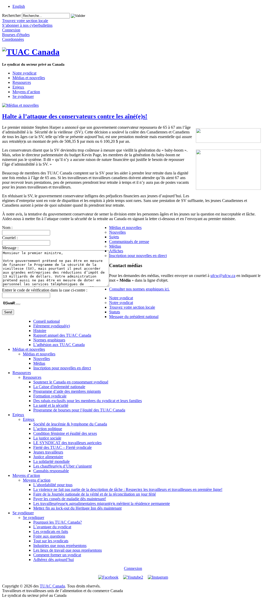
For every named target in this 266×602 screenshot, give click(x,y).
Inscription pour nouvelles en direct (138, 255)
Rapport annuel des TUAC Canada (62, 335)
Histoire (39, 330)
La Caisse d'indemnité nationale (59, 386)
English (18, 6)
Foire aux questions (49, 536)
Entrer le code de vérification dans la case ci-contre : (44, 290)
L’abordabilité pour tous (52, 485)
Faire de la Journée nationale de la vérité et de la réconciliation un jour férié (94, 494)
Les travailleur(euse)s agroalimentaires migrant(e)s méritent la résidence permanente (101, 503)
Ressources (21, 82)
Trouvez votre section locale (132, 307)
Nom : (7, 227)
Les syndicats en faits (50, 531)
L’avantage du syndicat (52, 527)
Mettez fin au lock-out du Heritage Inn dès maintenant (77, 508)
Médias (115, 246)
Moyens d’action (26, 92)
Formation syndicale (49, 396)
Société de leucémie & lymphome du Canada (70, 424)
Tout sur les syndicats (50, 541)
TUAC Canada (52, 586)
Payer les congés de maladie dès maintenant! (69, 499)
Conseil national (46, 321)
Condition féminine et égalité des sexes (65, 433)
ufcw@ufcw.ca (222, 275)
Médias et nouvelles (28, 78)
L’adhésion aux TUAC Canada (59, 344)
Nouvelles (117, 232)
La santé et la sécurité (50, 405)
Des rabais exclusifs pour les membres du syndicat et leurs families (87, 400)
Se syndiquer (23, 96)
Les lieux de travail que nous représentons (67, 550)
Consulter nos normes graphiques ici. (139, 289)
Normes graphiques (49, 340)
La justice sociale (47, 438)
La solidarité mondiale (51, 461)
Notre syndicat (24, 73)
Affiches (116, 251)
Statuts (114, 312)
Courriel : (10, 237)
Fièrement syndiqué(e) (51, 326)
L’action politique (47, 429)
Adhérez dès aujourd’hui (53, 559)
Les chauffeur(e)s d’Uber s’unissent (62, 466)
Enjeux (18, 87)
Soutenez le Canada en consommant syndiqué (70, 382)
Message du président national (133, 316)
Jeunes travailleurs (48, 452)
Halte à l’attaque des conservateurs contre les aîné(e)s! (74, 116)
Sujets (114, 237)
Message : (10, 248)
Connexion (133, 568)
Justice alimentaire (48, 457)
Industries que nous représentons (60, 545)
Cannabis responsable (51, 471)
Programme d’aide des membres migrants (67, 391)
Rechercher (11, 15)
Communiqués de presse (129, 241)
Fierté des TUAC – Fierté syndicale (62, 447)
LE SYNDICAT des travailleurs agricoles (67, 443)
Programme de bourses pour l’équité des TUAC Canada (79, 410)
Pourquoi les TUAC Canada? (57, 522)
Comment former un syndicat (57, 555)
